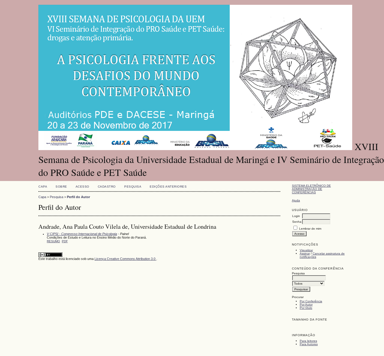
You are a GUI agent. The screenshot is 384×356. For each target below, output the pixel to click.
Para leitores (308, 340)
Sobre (61, 186)
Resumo (53, 241)
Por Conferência (311, 301)
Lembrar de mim (310, 228)
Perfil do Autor (78, 197)
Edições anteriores (168, 186)
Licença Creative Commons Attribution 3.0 (125, 259)
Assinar (305, 253)
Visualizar (306, 250)
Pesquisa (132, 186)
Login (296, 216)
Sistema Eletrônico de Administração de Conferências (311, 189)
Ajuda (296, 200)
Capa (42, 186)
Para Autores (309, 344)
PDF (65, 241)
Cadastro (107, 186)
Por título (306, 307)
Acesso (82, 186)
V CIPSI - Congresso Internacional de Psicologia (82, 234)
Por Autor (306, 304)
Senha (297, 221)
